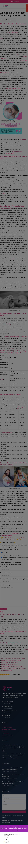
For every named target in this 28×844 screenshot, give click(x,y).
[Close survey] (26, 827)
